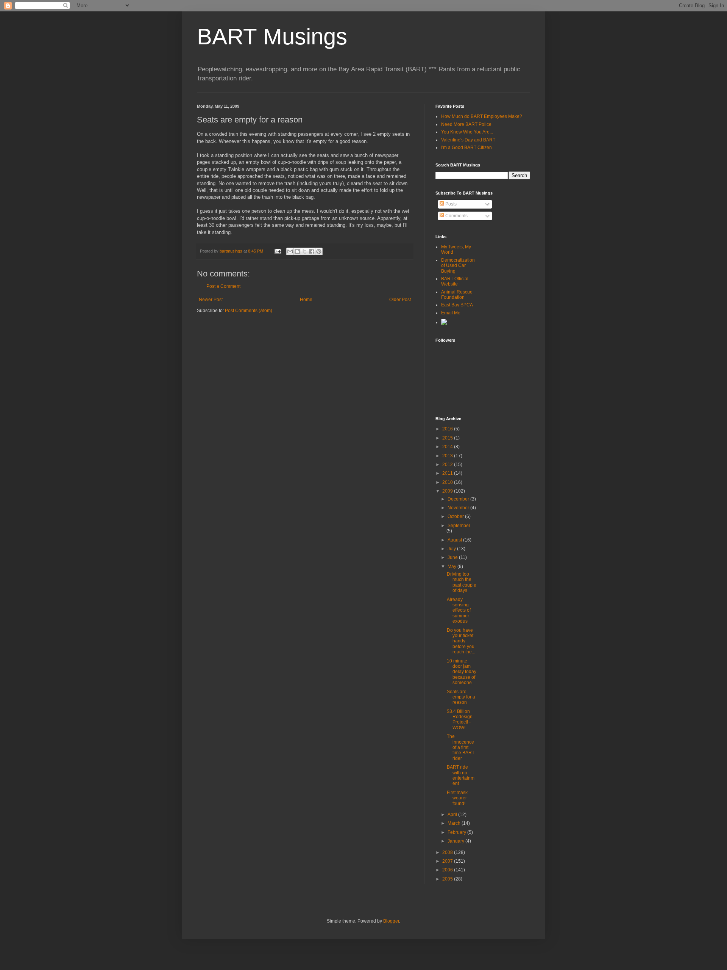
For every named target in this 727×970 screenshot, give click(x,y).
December (459, 499)
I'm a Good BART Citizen (466, 147)
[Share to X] (304, 251)
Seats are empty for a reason (461, 697)
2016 (448, 429)
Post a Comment (223, 286)
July (452, 548)
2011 (448, 473)
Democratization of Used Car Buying (458, 265)
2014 (448, 446)
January (456, 841)
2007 (448, 861)
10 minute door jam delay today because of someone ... (461, 672)
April (453, 814)
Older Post (400, 299)
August (455, 540)
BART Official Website (454, 281)
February (457, 832)
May (452, 566)
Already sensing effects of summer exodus (459, 610)
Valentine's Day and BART (468, 140)
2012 (448, 464)
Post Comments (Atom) (248, 310)
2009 (448, 491)
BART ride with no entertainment (460, 775)
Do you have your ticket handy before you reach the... (461, 641)
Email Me (450, 312)
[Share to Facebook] (311, 251)
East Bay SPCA (457, 305)
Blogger (391, 921)
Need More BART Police (466, 124)
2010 (448, 482)
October (456, 516)
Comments (456, 215)
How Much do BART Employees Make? (481, 116)
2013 (448, 455)
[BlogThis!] (297, 251)
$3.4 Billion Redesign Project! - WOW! (460, 719)
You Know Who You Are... (467, 132)
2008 (448, 852)
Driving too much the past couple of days (461, 582)
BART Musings (272, 36)
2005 (448, 879)
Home (306, 299)
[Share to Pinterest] (319, 251)
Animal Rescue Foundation (457, 294)
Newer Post (211, 299)
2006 (448, 870)
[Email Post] (277, 251)
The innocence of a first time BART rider (460, 747)
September (459, 525)
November (459, 507)
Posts (450, 204)
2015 (448, 438)
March (455, 823)
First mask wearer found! (457, 798)
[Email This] (290, 251)
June (453, 557)
